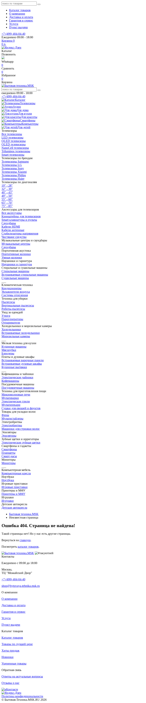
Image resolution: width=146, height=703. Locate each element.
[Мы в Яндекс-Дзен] (11, 47)
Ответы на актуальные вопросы (22, 676)
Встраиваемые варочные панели (23, 360)
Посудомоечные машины (18, 387)
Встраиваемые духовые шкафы (22, 363)
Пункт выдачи (18, 27)
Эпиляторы (9, 435)
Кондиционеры (11, 288)
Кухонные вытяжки (14, 367)
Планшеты (8, 452)
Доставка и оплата (21, 17)
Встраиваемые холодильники (21, 332)
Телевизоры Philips (14, 175)
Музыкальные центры (16, 243)
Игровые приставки (15, 487)
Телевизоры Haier (13, 178)
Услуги (13, 24)
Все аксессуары (12, 213)
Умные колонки (12, 257)
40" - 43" (7, 192)
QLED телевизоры (14, 141)
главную (25, 540)
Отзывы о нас (10, 683)
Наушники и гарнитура (17, 264)
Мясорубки (9, 350)
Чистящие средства (14, 237)
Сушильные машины (15, 278)
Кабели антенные (13, 230)
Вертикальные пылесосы (18, 305)
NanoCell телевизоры (15, 147)
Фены (5, 415)
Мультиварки (10, 398)
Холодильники (11, 329)
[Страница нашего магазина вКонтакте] (10, 689)
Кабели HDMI (11, 226)
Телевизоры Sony (13, 168)
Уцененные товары (14, 663)
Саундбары (9, 223)
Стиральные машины (15, 271)
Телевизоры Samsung (15, 161)
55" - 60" (7, 199)
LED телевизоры (12, 137)
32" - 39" (7, 189)
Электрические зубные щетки (21, 442)
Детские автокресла (14, 507)
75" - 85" (7, 206)
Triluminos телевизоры (16, 151)
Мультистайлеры (12, 418)
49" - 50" (7, 195)
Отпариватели (11, 322)
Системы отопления (15, 295)
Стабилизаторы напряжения (20, 233)
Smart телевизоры (13, 154)
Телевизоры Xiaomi (14, 171)
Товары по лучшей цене (17, 644)
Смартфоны (9, 449)
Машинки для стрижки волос (21, 428)
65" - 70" (7, 202)
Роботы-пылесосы (13, 308)
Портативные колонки (16, 254)
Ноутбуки (8, 480)
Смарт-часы (9, 456)
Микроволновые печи (16, 394)
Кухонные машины (14, 346)
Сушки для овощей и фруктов (21, 408)
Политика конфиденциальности (22, 696)
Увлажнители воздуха (16, 291)
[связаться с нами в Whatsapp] (3, 58)
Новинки (7, 657)
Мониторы (9, 463)
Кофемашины (10, 380)
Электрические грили (16, 401)
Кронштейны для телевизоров (21, 216)
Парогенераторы (12, 319)
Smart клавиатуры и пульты (19, 219)
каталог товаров (28, 546)
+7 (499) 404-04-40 (13, 33)
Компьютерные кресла (16, 473)
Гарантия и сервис (21, 20)
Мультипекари (11, 404)
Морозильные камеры (16, 336)
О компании (17, 13)
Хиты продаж (10, 650)
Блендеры (8, 353)
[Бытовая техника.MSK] (18, 553)
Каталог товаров (20, 10)
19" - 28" (7, 185)
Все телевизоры (12, 134)
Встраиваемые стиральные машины (25, 274)
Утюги (6, 315)
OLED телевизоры (14, 144)
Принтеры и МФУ (13, 494)
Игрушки (8, 500)
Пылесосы (8, 302)
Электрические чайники (17, 377)
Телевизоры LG (12, 165)
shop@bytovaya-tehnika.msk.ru (21, 585)
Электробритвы (12, 425)
